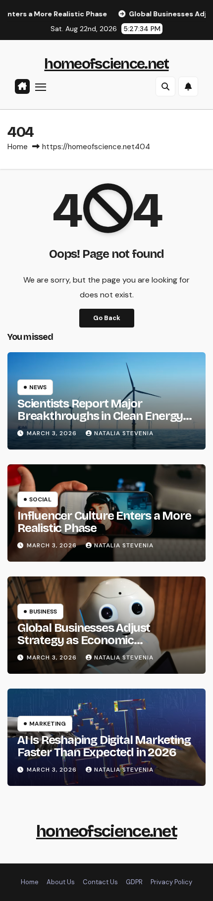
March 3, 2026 (53, 433)
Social (40, 499)
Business (43, 611)
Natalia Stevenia (124, 433)
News (38, 387)
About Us (61, 882)
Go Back (106, 318)
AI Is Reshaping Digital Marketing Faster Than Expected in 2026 (103, 746)
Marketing (47, 724)
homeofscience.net (106, 64)
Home (17, 147)
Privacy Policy (171, 882)
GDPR (134, 882)
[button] (165, 86)
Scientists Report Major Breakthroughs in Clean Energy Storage (100, 416)
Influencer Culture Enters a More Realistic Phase (104, 522)
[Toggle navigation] (41, 87)
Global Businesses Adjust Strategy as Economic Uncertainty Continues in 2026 (98, 640)
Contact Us (100, 882)
